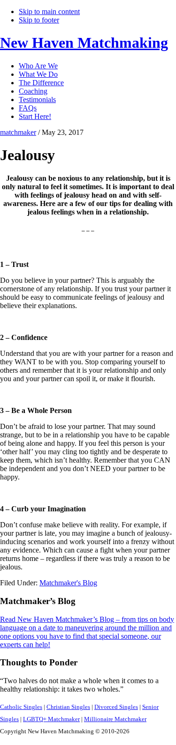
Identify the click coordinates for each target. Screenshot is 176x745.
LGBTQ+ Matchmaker (51, 719)
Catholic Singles (21, 706)
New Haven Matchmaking (84, 42)
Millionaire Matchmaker (115, 719)
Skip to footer (39, 20)
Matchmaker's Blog (68, 583)
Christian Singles (68, 706)
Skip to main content (49, 11)
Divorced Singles (116, 706)
